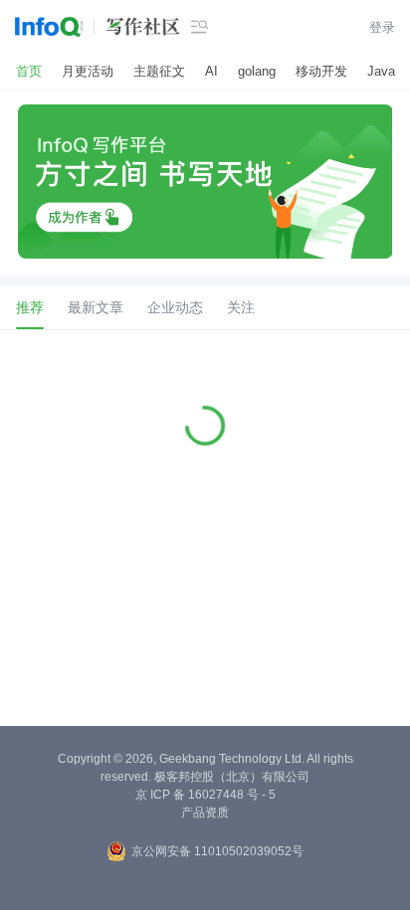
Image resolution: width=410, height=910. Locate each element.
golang (257, 71)
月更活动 (87, 71)
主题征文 (159, 71)
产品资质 (205, 812)
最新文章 (95, 307)
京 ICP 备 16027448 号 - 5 (205, 795)
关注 (241, 307)
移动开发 (321, 71)
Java (381, 71)
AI (211, 71)
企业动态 (175, 307)
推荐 (30, 307)
